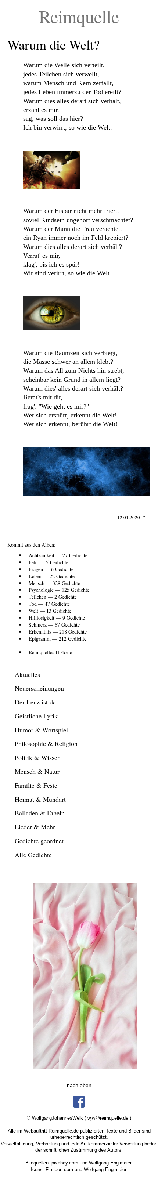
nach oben (79, 1085)
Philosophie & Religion (46, 743)
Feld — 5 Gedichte (48, 562)
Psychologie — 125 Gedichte (59, 589)
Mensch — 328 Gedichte (54, 583)
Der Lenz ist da (35, 702)
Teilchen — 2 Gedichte (53, 596)
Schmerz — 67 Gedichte (54, 624)
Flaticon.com (59, 1169)
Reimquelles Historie (50, 652)
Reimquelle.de (64, 1131)
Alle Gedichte (33, 854)
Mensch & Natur (37, 771)
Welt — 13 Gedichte (50, 610)
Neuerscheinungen (39, 688)
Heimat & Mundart (40, 799)
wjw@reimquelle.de (107, 1118)
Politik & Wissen (38, 757)
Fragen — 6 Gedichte (51, 569)
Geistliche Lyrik (36, 715)
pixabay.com (64, 1163)
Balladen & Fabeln (40, 812)
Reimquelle (79, 16)
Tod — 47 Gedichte (49, 603)
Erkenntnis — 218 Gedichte (58, 631)
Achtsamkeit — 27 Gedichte (58, 555)
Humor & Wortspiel (41, 729)
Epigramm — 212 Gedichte (57, 638)
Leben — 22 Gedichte (52, 576)
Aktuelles (27, 674)
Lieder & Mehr (35, 826)
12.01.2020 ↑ (131, 517)
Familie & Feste (36, 785)
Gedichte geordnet (39, 840)
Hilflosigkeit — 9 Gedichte (57, 617)
